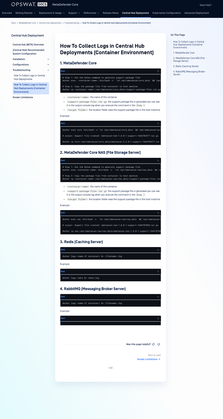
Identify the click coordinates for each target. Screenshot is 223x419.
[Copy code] (158, 71)
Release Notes (111, 13)
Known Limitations (147, 359)
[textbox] (110, 196)
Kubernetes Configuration (167, 13)
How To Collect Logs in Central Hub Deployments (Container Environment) (116, 23)
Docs (13, 23)
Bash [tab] (63, 71)
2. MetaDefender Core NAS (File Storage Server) (100, 152)
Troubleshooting (71, 23)
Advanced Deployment (196, 13)
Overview (7, 13)
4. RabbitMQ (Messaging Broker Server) (93, 289)
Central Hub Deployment (135, 13)
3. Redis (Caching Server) (81, 242)
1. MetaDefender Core (78, 63)
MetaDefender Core (65, 4)
